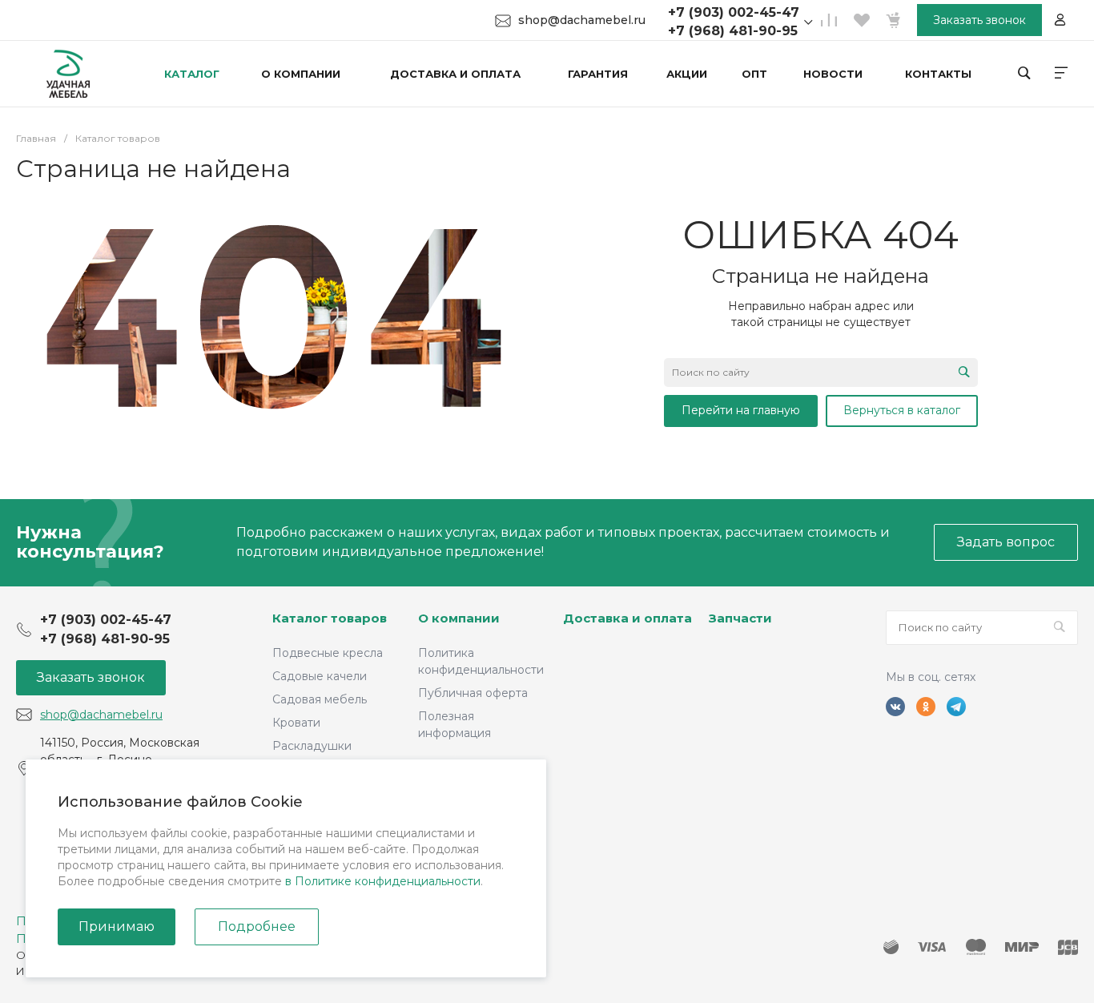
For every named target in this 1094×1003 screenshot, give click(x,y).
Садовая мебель (319, 699)
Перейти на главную (741, 410)
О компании (459, 618)
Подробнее (257, 926)
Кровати (296, 722)
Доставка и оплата (627, 618)
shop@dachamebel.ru (582, 20)
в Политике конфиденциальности (383, 881)
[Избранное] (861, 20)
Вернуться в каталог (901, 410)
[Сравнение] (829, 20)
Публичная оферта (473, 693)
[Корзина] (893, 20)
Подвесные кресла (327, 653)
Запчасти (740, 618)
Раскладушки (312, 746)
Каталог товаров (329, 618)
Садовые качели (319, 676)
